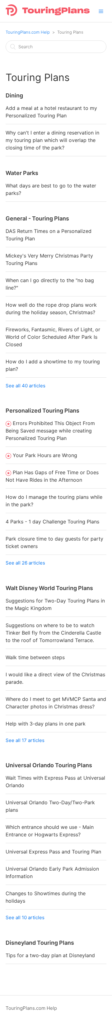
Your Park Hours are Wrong (45, 455)
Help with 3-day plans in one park (46, 724)
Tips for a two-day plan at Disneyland (50, 955)
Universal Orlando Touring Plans (49, 765)
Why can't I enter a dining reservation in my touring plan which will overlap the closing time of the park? (52, 140)
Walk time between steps (35, 657)
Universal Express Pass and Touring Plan (53, 851)
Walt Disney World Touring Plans (49, 588)
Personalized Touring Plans (42, 410)
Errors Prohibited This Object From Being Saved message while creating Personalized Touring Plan (50, 430)
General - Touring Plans (37, 218)
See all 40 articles (25, 386)
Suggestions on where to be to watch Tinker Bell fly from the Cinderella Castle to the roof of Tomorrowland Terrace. (53, 632)
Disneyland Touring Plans (40, 942)
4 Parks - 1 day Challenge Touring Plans (52, 521)
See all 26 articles (25, 563)
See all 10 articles (25, 917)
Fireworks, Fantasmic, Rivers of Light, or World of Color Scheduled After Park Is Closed (53, 336)
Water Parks (22, 173)
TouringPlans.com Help (28, 32)
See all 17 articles (25, 740)
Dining (14, 95)
